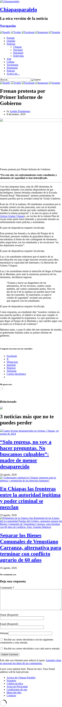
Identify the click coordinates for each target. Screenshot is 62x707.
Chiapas (17, 46)
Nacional (18, 49)
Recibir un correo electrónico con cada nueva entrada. (32, 648)
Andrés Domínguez (20, 111)
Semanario (12, 67)
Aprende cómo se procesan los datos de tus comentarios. (30, 662)
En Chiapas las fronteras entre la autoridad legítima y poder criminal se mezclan (30, 498)
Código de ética (15, 683)
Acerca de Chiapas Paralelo (21, 677)
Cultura (10, 61)
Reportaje (18, 52)
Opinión (11, 40)
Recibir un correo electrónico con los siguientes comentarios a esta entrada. (26, 641)
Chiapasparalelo (18, 9)
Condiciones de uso (17, 689)
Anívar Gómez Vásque (12, 216)
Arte (9, 58)
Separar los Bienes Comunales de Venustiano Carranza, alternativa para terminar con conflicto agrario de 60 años (30, 547)
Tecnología (12, 64)
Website (4, 633)
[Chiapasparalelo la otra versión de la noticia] (31, 1)
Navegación (8, 26)
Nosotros (11, 680)
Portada (11, 38)
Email (9, 624)
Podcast (11, 70)
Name (9, 614)
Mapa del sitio (14, 692)
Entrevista (18, 55)
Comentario (7, 587)
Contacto (11, 695)
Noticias (11, 43)
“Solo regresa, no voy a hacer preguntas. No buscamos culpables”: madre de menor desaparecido (25, 454)
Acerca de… (13, 73)
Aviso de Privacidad (17, 686)
